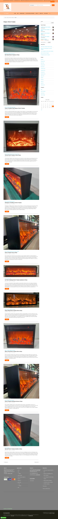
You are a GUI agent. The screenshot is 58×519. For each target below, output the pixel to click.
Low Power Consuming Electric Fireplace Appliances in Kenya (16, 280)
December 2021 (43, 68)
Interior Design (22, 13)
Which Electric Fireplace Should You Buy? (46, 46)
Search (42, 21)
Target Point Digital (51, 513)
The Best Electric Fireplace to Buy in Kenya (13, 155)
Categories (7, 13)
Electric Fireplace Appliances (30, 13)
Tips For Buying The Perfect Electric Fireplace (47, 51)
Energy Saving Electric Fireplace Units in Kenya (13, 310)
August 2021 (42, 75)
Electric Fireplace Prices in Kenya (11, 252)
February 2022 (43, 64)
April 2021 (42, 83)
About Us (37, 13)
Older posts (6, 462)
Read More (7, 63)
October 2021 (43, 72)
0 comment (13, 56)
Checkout (20, 485)
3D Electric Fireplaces (47, 483)
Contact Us (41, 13)
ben (10, 56)
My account (46, 13)
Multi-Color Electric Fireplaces (48, 480)
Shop (18, 13)
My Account (52, 1)
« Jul (41, 109)
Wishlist (20, 473)
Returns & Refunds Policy (46, 488)
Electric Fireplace (8, 53)
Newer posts (36, 462)
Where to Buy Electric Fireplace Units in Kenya (13, 351)
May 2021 (42, 81)
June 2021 (42, 79)
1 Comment (13, 311)
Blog (49, 13)
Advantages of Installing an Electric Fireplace (13, 202)
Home (15, 13)
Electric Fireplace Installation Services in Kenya (13, 401)
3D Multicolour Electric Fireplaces (45, 54)
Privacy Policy (45, 486)
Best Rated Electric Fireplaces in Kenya (12, 55)
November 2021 (43, 70)
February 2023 (43, 61)
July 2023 (42, 59)
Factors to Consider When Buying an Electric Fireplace (15, 108)
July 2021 (42, 77)
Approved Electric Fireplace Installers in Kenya (13, 449)
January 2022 (42, 66)
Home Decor (13, 53)
